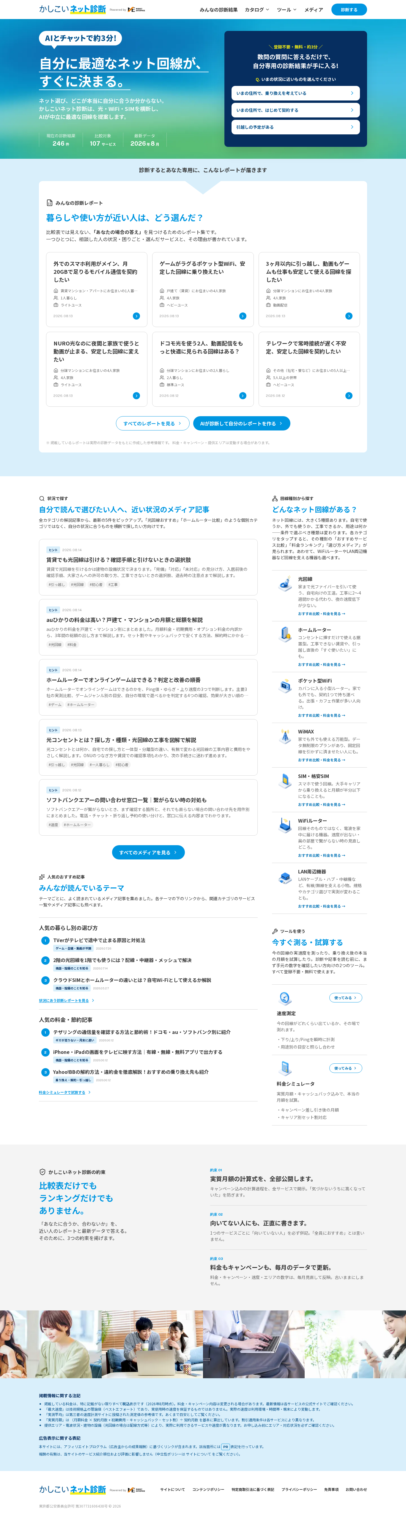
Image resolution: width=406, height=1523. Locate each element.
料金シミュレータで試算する (62, 1092)
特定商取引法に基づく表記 (253, 1489)
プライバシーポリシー (299, 1489)
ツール (284, 9)
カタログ (254, 9)
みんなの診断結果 (219, 9)
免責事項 (331, 1489)
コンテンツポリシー (208, 1489)
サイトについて (172, 1489)
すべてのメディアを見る (145, 852)
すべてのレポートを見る (149, 423)
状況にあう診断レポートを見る (64, 1000)
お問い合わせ (356, 1489)
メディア (313, 9)
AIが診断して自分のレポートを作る (238, 423)
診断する (349, 9)
